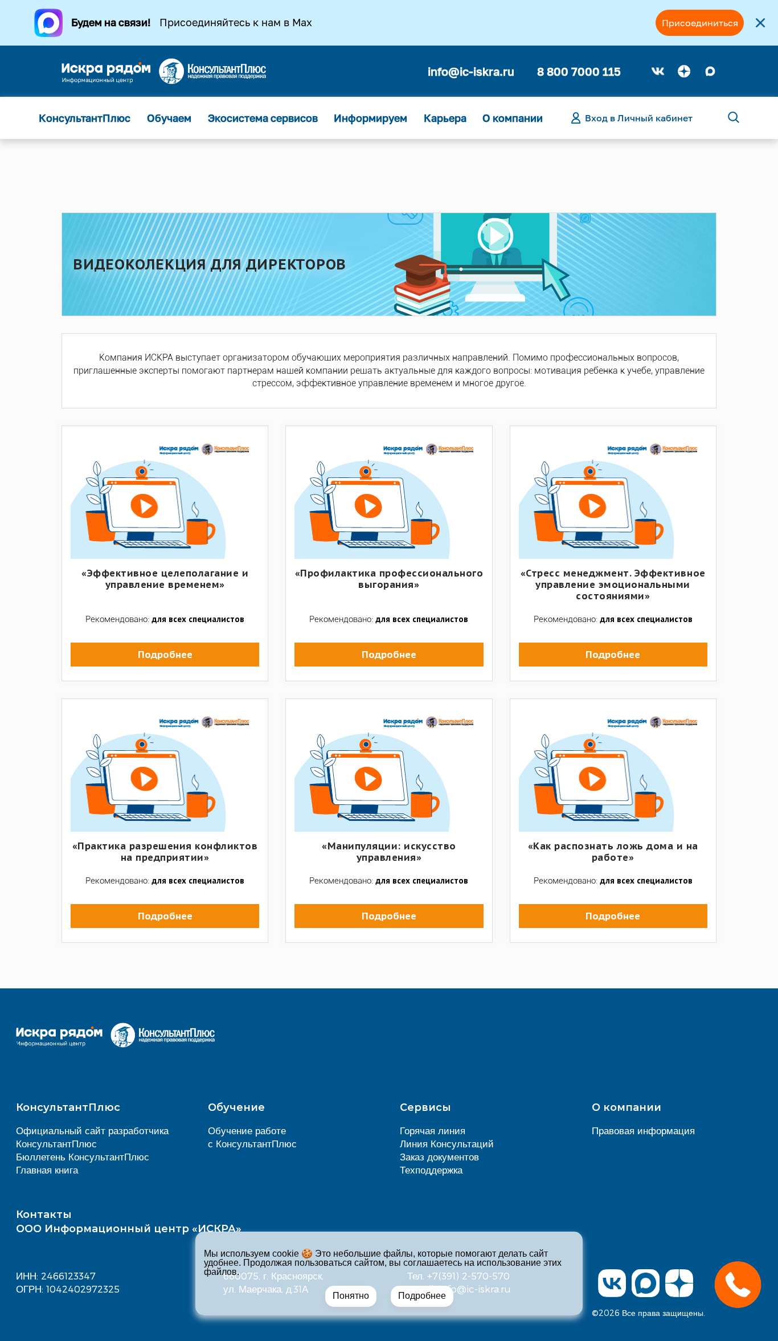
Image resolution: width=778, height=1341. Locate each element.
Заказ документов (439, 1156)
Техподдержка (431, 1169)
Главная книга (47, 1169)
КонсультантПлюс (84, 118)
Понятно (351, 1296)
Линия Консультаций (447, 1143)
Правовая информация (643, 1130)
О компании (512, 118)
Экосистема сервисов (263, 118)
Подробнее (422, 1296)
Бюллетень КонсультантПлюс (82, 1156)
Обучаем (169, 118)
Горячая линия (432, 1130)
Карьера (445, 118)
